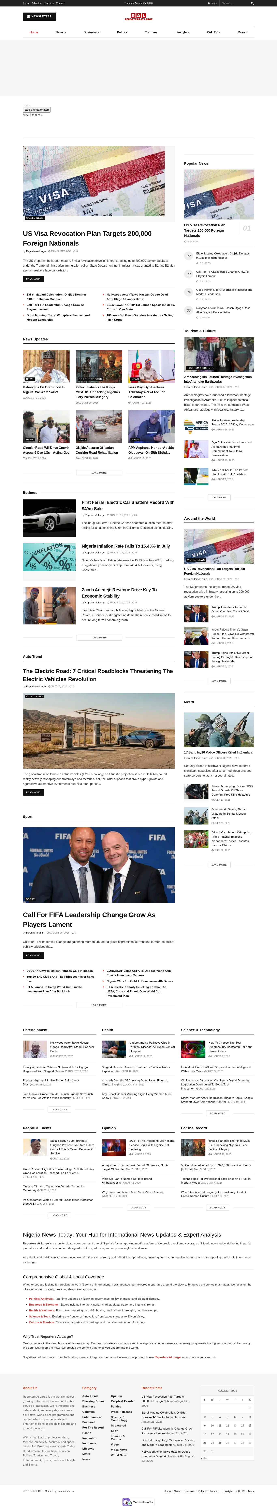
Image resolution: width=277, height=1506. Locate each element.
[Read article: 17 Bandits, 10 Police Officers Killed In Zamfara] (219, 729)
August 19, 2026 (140, 402)
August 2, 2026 (41, 1084)
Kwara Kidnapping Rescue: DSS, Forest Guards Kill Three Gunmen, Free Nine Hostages (232, 790)
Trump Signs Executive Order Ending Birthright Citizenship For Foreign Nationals (232, 657)
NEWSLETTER (41, 16)
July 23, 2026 (206, 1088)
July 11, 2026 (47, 1190)
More (241, 32)
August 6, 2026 (223, 666)
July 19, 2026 (58, 686)
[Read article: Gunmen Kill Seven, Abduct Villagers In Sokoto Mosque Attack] (196, 816)
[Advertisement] (138, 68)
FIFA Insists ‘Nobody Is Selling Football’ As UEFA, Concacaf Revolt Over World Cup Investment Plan (136, 991)
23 (204, 1442)
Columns (88, 1411)
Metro (191, 743)
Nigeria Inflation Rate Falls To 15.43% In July (126, 546)
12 (227, 1425)
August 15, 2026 (119, 602)
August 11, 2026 (222, 758)
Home (34, 32)
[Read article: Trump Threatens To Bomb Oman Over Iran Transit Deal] (196, 613)
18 (220, 1434)
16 (204, 1434)
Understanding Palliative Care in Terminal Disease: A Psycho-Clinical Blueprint (152, 1047)
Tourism (151, 32)
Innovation (89, 1438)
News (59, 32)
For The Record (90, 379)
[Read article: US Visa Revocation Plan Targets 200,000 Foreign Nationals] (99, 184)
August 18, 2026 (35, 458)
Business (90, 32)
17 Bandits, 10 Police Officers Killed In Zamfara (218, 752)
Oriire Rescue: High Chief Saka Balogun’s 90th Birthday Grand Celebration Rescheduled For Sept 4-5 (58, 1173)
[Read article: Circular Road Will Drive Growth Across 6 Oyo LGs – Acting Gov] (46, 426)
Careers (49, 3)
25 (220, 1442)
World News (35, 218)
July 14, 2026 (36, 1177)
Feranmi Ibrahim (35, 932)
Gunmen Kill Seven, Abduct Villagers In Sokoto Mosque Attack (229, 813)
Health (86, 1432)
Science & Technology (119, 1418)
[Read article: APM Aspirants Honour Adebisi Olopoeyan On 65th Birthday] (151, 426)
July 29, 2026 (222, 799)
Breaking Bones (93, 1401)
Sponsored (118, 1425)
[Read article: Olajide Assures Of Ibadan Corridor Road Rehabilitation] (99, 426)
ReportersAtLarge (36, 251)
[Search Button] (251, 3)
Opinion (116, 1396)
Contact (60, 3)
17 (212, 1434)
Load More (99, 473)
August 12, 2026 (224, 460)
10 (212, 1425)
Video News (119, 1449)
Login (213, 3)
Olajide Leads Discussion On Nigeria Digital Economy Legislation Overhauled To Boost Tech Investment (215, 1084)
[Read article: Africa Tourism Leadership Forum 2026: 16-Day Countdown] (196, 427)
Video (115, 1444)
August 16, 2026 (224, 429)
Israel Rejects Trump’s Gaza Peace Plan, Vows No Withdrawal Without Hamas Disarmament (233, 634)
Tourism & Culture (200, 368)
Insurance (89, 1443)
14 (242, 1425)
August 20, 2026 (88, 402)
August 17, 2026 (140, 458)
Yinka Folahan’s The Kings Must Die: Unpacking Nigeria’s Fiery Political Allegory (98, 392)
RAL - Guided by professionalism (56, 1491)
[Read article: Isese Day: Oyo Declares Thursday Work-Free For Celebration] (151, 366)
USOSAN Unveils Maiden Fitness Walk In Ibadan (60, 970)
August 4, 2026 (137, 1169)
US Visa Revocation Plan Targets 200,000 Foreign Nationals (204, 230)
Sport (30, 899)
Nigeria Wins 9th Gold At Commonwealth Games (140, 981)
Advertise (37, 3)
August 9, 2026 (223, 643)
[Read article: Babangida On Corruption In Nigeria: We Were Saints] (46, 366)
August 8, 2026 (141, 1154)
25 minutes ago (60, 251)
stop (37, 109)
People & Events (122, 1401)
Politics (122, 32)
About (26, 3)
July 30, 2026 (221, 1196)
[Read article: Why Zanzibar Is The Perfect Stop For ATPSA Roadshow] (196, 476)
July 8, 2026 (46, 1203)
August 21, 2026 (35, 397)
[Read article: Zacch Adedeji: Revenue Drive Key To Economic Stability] (49, 605)
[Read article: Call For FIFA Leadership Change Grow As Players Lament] (99, 865)
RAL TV (212, 32)
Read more (35, 279)
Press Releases (121, 1411)
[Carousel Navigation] (138, 104)
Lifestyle (181, 32)
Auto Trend (34, 696)
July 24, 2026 (214, 1071)
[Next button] (27, 105)
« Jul (204, 1458)
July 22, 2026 (60, 1158)
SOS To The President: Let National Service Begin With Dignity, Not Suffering (152, 1145)
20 (235, 1434)
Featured (88, 1422)
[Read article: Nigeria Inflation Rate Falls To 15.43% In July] (49, 562)
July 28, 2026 (82, 1098)
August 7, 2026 (223, 479)
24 (212, 1442)
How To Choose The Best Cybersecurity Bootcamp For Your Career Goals (230, 1047)
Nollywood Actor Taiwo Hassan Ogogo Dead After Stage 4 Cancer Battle (72, 1047)
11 (220, 1425)
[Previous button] (24, 105)
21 (242, 1434)
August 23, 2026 (62, 1056)
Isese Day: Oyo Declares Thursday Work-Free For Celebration (146, 392)
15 (250, 1425)
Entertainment (92, 1417)
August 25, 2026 (59, 932)
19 (227, 1434)
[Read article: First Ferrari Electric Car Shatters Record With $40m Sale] (49, 518)
